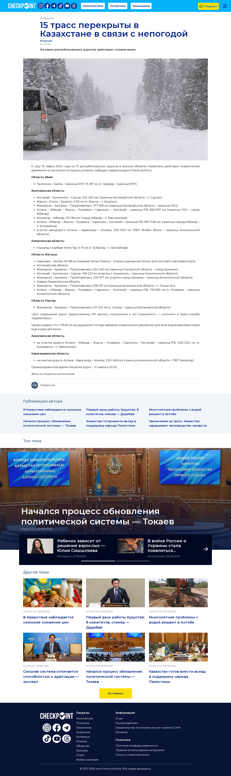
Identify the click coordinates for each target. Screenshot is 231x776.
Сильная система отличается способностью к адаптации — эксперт (51, 676)
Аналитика (83, 732)
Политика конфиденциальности (137, 745)
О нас (119, 718)
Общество (83, 746)
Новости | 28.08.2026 (37, 529)
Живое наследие (87, 759)
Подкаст (210, 6)
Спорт (80, 755)
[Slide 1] (98, 561)
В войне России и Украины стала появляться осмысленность (167, 546)
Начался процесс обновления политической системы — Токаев (97, 516)
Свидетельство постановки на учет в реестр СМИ (148, 727)
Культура (82, 750)
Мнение (81, 741)
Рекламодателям (127, 723)
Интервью (64, 556)
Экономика (141, 6)
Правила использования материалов (140, 750)
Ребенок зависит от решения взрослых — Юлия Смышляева (81, 546)
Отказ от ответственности (132, 754)
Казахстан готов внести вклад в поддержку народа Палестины (177, 676)
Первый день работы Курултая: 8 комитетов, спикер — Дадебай (115, 622)
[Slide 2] (133, 561)
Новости (47, 18)
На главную (115, 693)
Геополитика (93, 6)
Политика (118, 6)
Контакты (122, 732)
